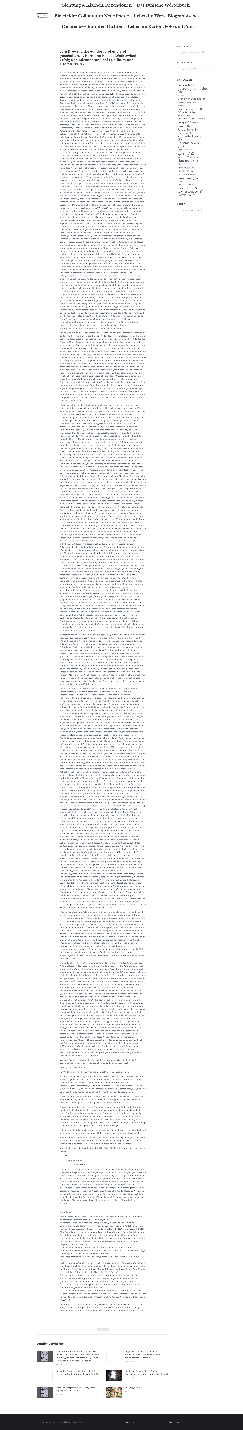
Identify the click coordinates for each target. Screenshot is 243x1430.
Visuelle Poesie (187, 188)
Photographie (183, 174)
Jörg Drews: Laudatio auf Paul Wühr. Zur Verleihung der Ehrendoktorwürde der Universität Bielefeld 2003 (142, 1354)
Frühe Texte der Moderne (186, 114)
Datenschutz (174, 1422)
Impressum (130, 1422)
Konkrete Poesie (189, 138)
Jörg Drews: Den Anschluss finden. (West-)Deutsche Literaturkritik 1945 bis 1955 (146, 1372)
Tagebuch (183, 181)
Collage (182, 95)
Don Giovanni (192, 102)
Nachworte (188, 164)
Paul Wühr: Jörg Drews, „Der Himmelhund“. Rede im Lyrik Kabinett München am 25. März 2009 (77, 1374)
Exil (181, 105)
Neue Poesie (186, 167)
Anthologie (186, 85)
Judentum (185, 133)
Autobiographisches (193, 90)
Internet (196, 123)
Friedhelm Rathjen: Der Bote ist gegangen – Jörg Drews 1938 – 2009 (76, 1389)
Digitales (182, 102)
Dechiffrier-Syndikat (191, 98)
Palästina (186, 171)
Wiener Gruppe (190, 191)
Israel (184, 126)
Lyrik (186, 153)
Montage (195, 157)
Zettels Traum (188, 195)
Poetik (193, 174)
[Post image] (45, 1356)
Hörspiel (184, 122)
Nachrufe (188, 160)
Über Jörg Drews (132, 1387)
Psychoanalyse (190, 177)
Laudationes (188, 144)
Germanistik (198, 119)
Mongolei (183, 157)
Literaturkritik (185, 150)
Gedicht (183, 118)
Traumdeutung (186, 185)
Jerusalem (188, 129)
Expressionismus (190, 108)
